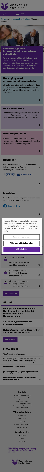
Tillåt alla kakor (21, 249)
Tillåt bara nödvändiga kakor (21, 243)
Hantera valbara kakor (21, 237)
